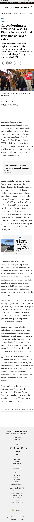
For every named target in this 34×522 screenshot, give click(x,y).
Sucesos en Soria (13, 409)
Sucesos (17, 473)
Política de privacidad (15, 517)
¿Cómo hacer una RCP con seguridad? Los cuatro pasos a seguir (16, 168)
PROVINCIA (9, 14)
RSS (17, 444)
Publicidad (17, 439)
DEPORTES (25, 14)
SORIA (3, 14)
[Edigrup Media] (17, 510)
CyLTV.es (17, 500)
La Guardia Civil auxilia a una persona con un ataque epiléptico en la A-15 (22, 245)
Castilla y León (17, 463)
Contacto (17, 442)
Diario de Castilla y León (17, 493)
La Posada (17, 475)
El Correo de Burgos (17, 497)
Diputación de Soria (25, 409)
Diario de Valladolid (17, 495)
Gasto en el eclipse (21, 2)
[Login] (31, 7)
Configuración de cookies (17, 519)
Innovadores (17, 479)
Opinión (17, 482)
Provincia (17, 457)
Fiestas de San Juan (17, 468)
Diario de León (17, 491)
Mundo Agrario (17, 477)
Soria (3, 18)
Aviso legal (6, 517)
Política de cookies (26, 517)
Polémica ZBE (11, 2)
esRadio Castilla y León (17, 502)
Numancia (17, 459)
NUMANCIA (17, 14)
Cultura (17, 466)
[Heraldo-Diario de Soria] (17, 7)
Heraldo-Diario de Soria (8, 102)
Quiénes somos (17, 437)
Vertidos (30, 2)
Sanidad (17, 470)
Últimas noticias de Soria (17, 484)
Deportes (17, 461)
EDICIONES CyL (27, 0)
